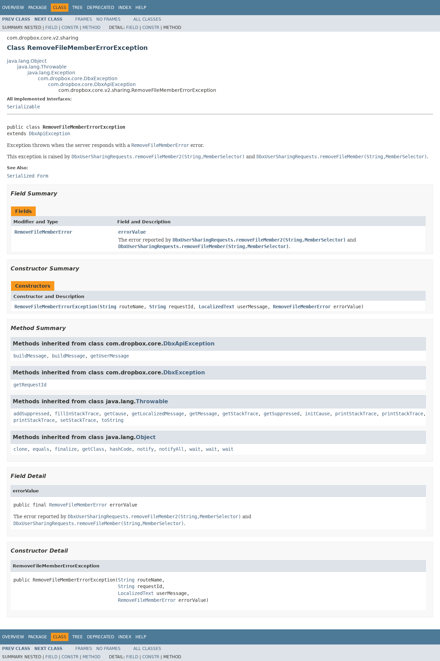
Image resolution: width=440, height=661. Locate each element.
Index (124, 7)
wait (194, 449)
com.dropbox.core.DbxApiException (92, 84)
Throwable (152, 401)
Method (91, 27)
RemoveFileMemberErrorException (55, 306)
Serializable (23, 106)
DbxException (184, 372)
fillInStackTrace (77, 413)
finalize (66, 449)
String (108, 306)
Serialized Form (27, 176)
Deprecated (100, 7)
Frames (83, 19)
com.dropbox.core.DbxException (78, 78)
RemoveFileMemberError (43, 232)
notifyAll (171, 449)
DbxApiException (49, 133)
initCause (317, 413)
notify (145, 449)
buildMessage (29, 356)
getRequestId (29, 384)
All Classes (147, 19)
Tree (77, 7)
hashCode (121, 449)
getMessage (203, 413)
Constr (70, 27)
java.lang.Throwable (42, 67)
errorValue (132, 232)
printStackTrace (355, 413)
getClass (93, 449)
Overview (13, 7)
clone (20, 449)
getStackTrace (240, 413)
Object (146, 437)
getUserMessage (109, 356)
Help (140, 7)
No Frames (108, 19)
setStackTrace (78, 420)
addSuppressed (31, 413)
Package (37, 7)
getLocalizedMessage (158, 413)
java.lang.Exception (51, 72)
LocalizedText (216, 306)
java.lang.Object (26, 61)
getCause (115, 413)
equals (41, 449)
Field (51, 27)
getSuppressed (281, 413)
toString (112, 420)
